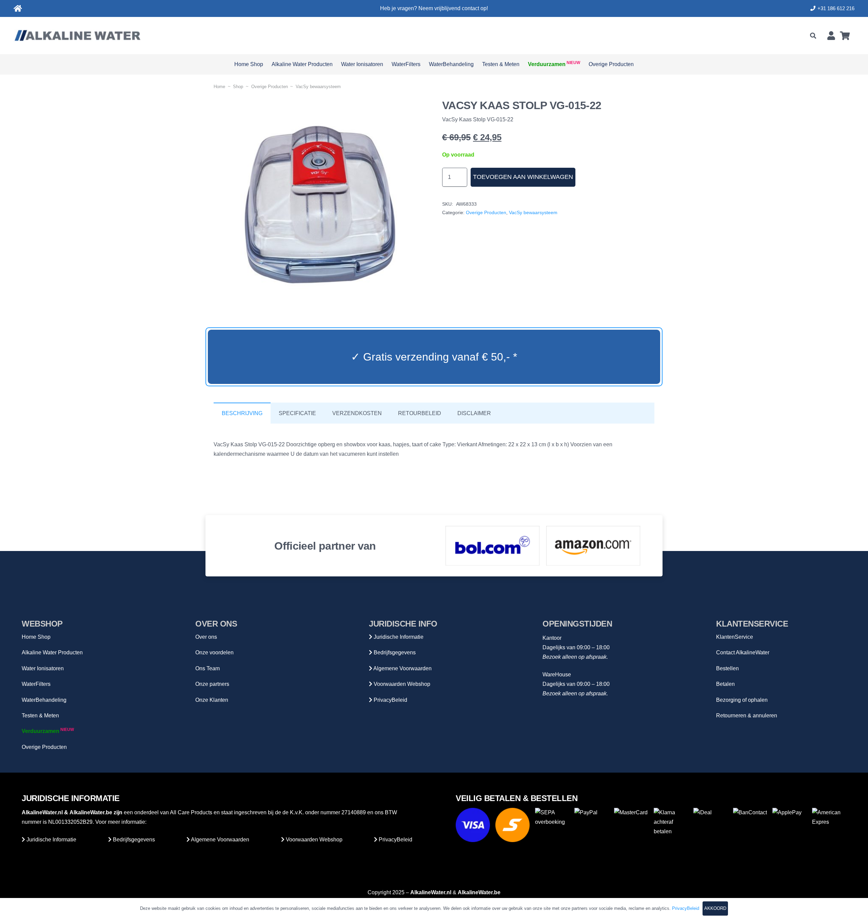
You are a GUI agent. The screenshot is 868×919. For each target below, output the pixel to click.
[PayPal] (591, 825)
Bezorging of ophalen (742, 700)
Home (219, 86)
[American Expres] (829, 825)
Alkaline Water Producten (52, 652)
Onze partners (212, 684)
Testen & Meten (40, 715)
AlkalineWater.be (91, 812)
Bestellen (727, 668)
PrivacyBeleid (389, 700)
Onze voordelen (214, 652)
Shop (238, 86)
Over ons (206, 637)
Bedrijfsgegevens (394, 652)
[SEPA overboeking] (552, 825)
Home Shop (36, 637)
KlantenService (734, 637)
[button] (813, 35)
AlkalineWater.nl (42, 812)
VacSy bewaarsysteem (318, 86)
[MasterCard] (631, 825)
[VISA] (473, 825)
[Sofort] (512, 825)
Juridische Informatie (397, 637)
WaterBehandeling (44, 700)
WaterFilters (36, 684)
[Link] (18, 8)
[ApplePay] (789, 825)
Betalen (725, 684)
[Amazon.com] (593, 546)
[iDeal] (710, 825)
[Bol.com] (493, 546)
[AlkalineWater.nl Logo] (77, 35)
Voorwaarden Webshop (401, 684)
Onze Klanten (211, 700)
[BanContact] (750, 825)
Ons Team (207, 668)
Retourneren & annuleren (746, 715)
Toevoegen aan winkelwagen (523, 176)
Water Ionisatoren (43, 668)
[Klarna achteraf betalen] (671, 825)
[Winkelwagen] (844, 35)
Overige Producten (269, 86)
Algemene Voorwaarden (402, 668)
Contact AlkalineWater (742, 652)
